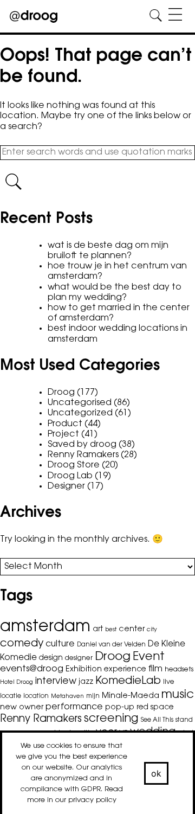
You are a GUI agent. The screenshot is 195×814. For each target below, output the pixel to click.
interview (55, 681)
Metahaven (67, 697)
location (36, 696)
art (98, 629)
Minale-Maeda (130, 696)
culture (60, 644)
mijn (93, 696)
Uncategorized (80, 413)
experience (125, 670)
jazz (86, 682)
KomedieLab (128, 681)
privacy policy (92, 800)
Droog (61, 392)
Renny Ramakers (83, 455)
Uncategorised (80, 403)
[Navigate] (175, 16)
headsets (179, 669)
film (155, 669)
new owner (21, 707)
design (51, 658)
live (168, 682)
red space (155, 708)
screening (111, 719)
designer (79, 658)
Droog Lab (70, 476)
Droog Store (74, 465)
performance (74, 707)
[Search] (155, 16)
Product (65, 424)
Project (63, 434)
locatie (10, 696)
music (177, 695)
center (132, 629)
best (110, 630)
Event (149, 657)
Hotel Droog (16, 682)
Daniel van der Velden (111, 645)
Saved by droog (82, 444)
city (152, 630)
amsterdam (45, 627)
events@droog (31, 669)
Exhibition (84, 669)
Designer (66, 486)
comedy (21, 644)
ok (156, 773)
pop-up (119, 707)
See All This (157, 720)
